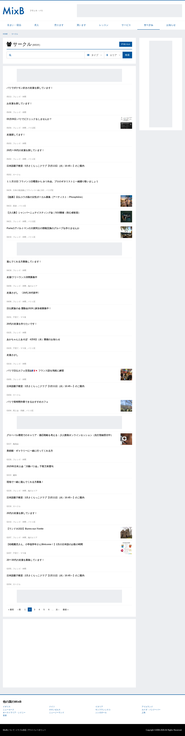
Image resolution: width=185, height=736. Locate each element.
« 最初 (11, 609)
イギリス (6, 707)
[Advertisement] (129, 10)
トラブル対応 (21, 730)
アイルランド (147, 707)
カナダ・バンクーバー (151, 710)
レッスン (103, 25)
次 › (57, 609)
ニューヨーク (8, 710)
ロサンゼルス (54, 710)
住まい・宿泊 (14, 25)
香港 (5, 715)
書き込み (126, 44)
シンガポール (101, 712)
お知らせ (171, 25)
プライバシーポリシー (36, 730)
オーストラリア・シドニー (14, 712)
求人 (36, 25)
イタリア (99, 707)
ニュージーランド (56, 712)
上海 (143, 712)
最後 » (66, 609)
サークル (148, 25)
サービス (126, 25)
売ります (59, 25)
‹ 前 (19, 609)
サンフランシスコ (102, 710)
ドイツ (52, 707)
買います (81, 25)
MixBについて (9, 730)
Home (5, 34)
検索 (127, 55)
